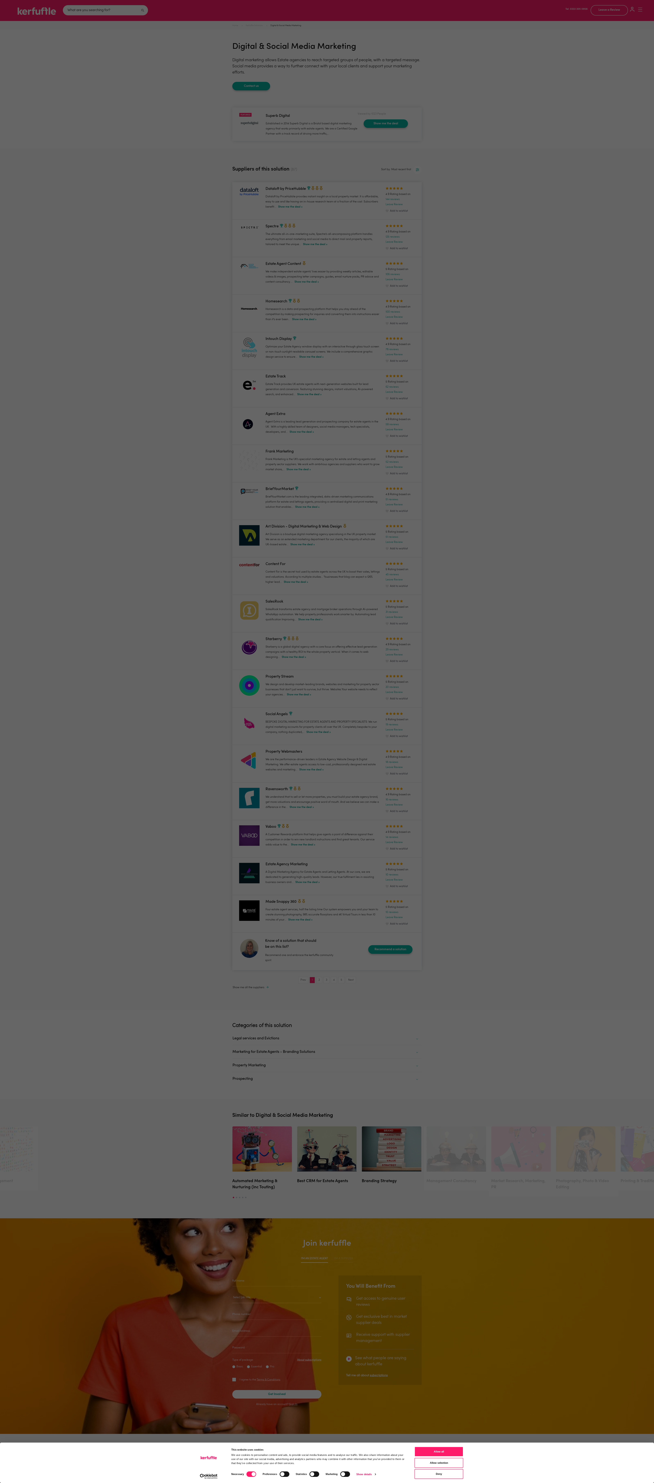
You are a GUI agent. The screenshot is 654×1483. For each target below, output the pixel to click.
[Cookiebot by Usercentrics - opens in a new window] (209, 1476)
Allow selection (439, 1462)
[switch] (284, 1474)
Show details (364, 1474)
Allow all (439, 1451)
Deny (439, 1473)
